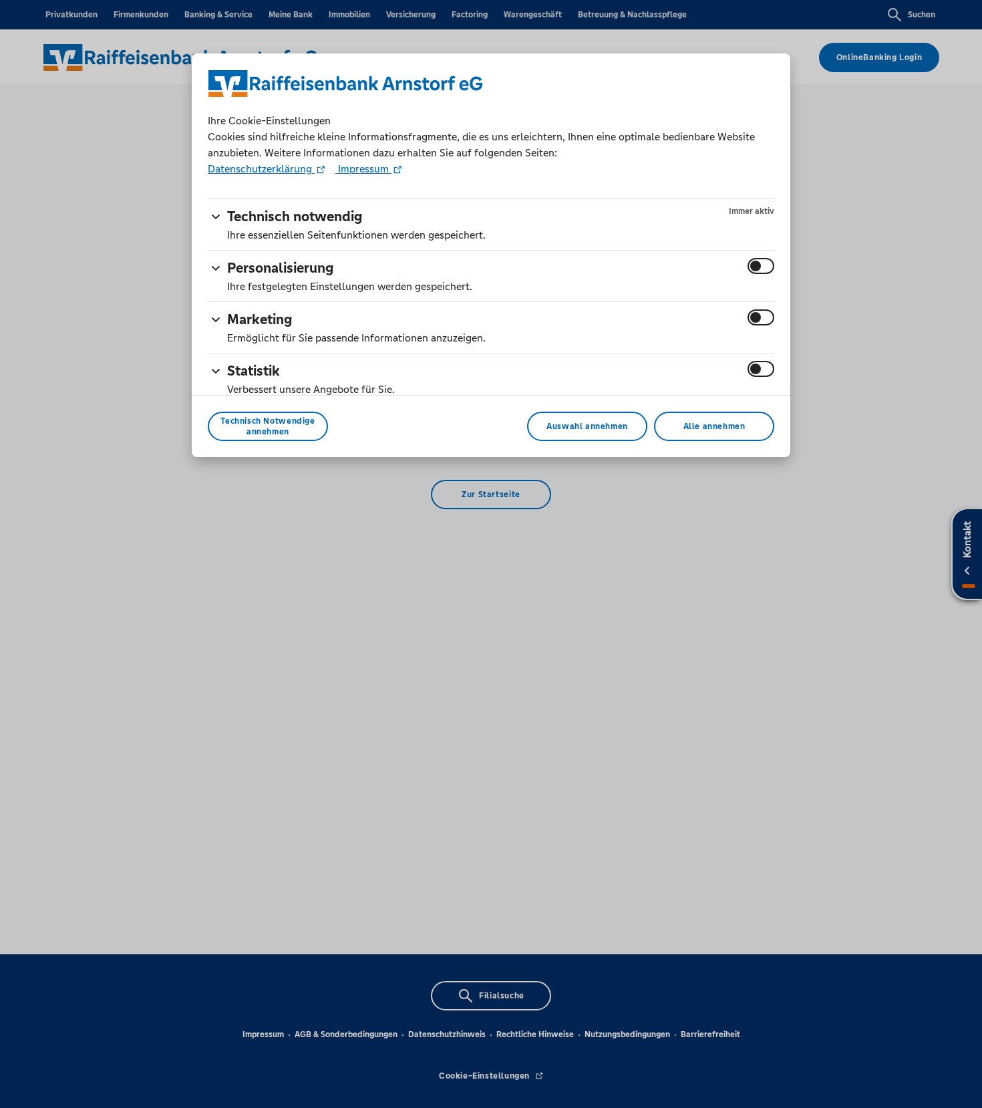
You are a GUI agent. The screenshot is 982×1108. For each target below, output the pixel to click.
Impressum (363, 168)
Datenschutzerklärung (261, 168)
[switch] (761, 266)
